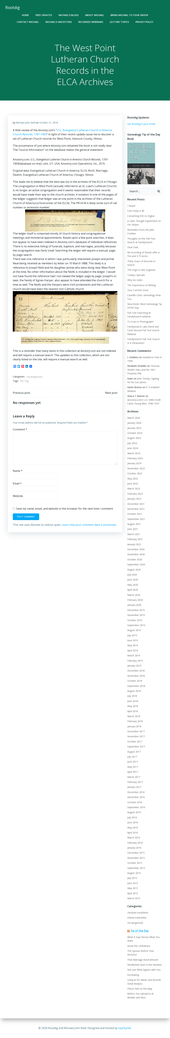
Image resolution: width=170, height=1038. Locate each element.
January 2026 (134, 422)
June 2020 (132, 579)
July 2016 (132, 817)
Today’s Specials (136, 275)
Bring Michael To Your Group (129, 15)
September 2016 (136, 807)
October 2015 (134, 862)
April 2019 (132, 650)
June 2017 (132, 761)
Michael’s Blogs (69, 15)
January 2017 (134, 787)
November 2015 (136, 857)
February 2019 (135, 660)
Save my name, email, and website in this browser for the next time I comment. (64, 508)
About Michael (94, 15)
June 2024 (132, 448)
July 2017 (132, 756)
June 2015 (132, 883)
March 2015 (133, 898)
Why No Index (134, 280)
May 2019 (132, 645)
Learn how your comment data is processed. (89, 525)
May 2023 (132, 478)
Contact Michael (28, 21)
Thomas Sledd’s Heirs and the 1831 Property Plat (143, 369)
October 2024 (134, 433)
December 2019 (136, 610)
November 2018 (136, 675)
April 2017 (132, 771)
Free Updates (44, 15)
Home (25, 15)
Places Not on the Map (139, 988)
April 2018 (132, 711)
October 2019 (134, 620)
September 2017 (136, 746)
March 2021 (133, 534)
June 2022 (132, 483)
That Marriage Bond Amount (142, 959)
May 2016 (132, 827)
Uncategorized (34, 376)
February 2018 (135, 721)
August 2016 (134, 812)
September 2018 (136, 686)
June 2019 (132, 640)
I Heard (131, 205)
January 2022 (134, 498)
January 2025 (134, 428)
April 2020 (132, 589)
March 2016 (133, 837)
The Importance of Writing (141, 285)
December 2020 (136, 549)
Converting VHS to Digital (140, 216)
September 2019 (136, 625)
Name (17, 471)
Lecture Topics (119, 21)
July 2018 (132, 695)
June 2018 (132, 701)
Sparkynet (124, 1028)
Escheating (133, 974)
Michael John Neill (25, 122)
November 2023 (136, 468)
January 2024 (134, 463)
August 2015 (134, 873)
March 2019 (133, 655)
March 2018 (133, 716)
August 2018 (134, 690)
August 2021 (134, 524)
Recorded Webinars (90, 21)
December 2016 (136, 792)
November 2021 (136, 508)
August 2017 (134, 751)
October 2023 (134, 473)
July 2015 (132, 878)
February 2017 (135, 782)
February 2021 (135, 539)
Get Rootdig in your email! (141, 123)
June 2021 (132, 529)
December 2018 (136, 670)
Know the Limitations (138, 945)
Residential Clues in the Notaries (144, 964)
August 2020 (134, 569)
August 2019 (134, 630)
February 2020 (135, 599)
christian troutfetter (137, 912)
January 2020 (134, 604)
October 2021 (134, 513)
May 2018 (132, 706)
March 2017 (133, 777)
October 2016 (134, 802)
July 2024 (132, 443)
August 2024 (134, 438)
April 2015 (132, 893)
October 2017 (134, 741)
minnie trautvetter (137, 917)
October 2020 (134, 559)
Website (18, 496)
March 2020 (133, 594)
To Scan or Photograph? (140, 321)
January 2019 (134, 665)
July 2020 (132, 574)
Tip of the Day (139, 930)
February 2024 (135, 458)
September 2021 (136, 519)
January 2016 (134, 847)
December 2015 (136, 852)
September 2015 (136, 868)
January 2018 (134, 726)
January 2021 (134, 544)
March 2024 (133, 453)
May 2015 (132, 888)
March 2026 (133, 417)
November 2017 (136, 736)
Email (17, 483)
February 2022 (135, 493)
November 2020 (136, 554)
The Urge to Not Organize (141, 269)
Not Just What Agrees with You (144, 969)
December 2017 (136, 731)
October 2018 (134, 680)
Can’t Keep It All (135, 210)
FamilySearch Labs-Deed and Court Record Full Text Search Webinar (143, 330)
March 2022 (133, 488)
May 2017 (132, 766)
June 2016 (132, 822)
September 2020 (136, 564)
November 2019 (136, 615)
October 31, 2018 (48, 122)
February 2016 (135, 842)
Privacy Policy (144, 21)
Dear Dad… (133, 247)
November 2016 (136, 797)
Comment (20, 429)
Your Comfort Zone (137, 290)
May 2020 (132, 584)
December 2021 (136, 503)
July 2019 (132, 635)
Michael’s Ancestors (58, 21)
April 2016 (132, 832)
